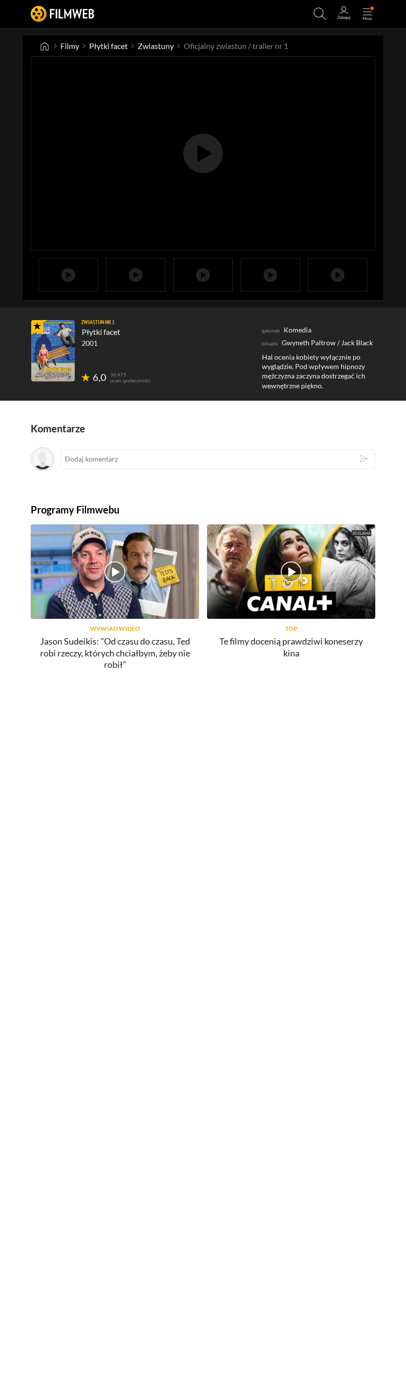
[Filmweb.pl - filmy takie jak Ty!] (62, 13)
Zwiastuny (156, 45)
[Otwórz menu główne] (367, 14)
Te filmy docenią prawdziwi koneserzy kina (291, 647)
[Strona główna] (45, 46)
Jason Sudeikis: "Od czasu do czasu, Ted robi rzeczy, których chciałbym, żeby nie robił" (115, 653)
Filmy (69, 45)
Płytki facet (108, 45)
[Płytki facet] (53, 350)
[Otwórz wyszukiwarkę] (320, 14)
